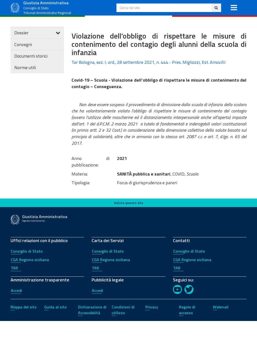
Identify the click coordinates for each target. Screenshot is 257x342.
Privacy (151, 307)
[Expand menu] (58, 33)
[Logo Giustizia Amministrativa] (15, 7)
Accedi (16, 290)
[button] (233, 8)
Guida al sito (55, 307)
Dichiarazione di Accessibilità (92, 310)
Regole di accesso (187, 310)
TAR (14, 268)
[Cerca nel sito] (216, 8)
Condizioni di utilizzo (123, 310)
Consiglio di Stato (27, 251)
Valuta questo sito (128, 202)
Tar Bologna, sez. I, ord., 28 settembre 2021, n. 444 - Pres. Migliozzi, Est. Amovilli (148, 62)
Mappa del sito (24, 307)
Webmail (220, 307)
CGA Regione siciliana (30, 260)
